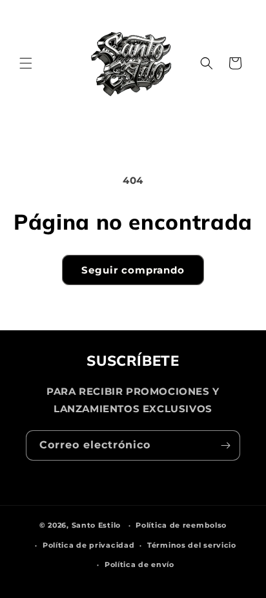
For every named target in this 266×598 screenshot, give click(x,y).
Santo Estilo (96, 525)
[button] (26, 63)
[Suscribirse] (225, 445)
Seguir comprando (133, 270)
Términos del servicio (191, 545)
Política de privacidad (88, 545)
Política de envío (139, 564)
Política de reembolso (181, 525)
